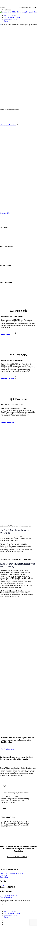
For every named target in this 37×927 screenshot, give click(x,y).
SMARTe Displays (10, 911)
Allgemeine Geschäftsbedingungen (11, 873)
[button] (9, 125)
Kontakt (6, 917)
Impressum (3, 875)
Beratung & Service (10, 915)
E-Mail (2, 885)
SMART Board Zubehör (12, 913)
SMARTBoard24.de (6, 897)
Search (8, 10)
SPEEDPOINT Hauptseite (8, 895)
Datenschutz (4, 877)
